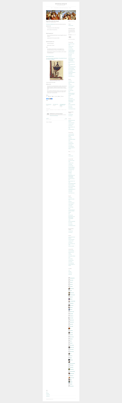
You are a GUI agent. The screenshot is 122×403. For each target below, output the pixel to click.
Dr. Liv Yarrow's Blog (70, 90)
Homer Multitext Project (71, 169)
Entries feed (69, 271)
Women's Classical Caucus (71, 76)
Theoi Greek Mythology (71, 146)
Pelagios (69, 103)
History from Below (70, 98)
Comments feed (48, 394)
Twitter (69, 24)
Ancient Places (70, 197)
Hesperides (69, 95)
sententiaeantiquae (53, 22)
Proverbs (65, 109)
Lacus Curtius (70, 254)
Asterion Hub (70, 84)
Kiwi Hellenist (70, 55)
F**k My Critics (65, 118)
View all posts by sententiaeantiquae (54, 115)
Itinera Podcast (70, 54)
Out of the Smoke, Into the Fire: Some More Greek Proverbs (63, 105)
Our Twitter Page (70, 115)
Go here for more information (50, 24)
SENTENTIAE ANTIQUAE (61, 3)
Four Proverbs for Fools (48, 104)
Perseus (69, 140)
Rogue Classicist (70, 222)
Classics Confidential (70, 87)
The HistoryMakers (70, 187)
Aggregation (47, 109)
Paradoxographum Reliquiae (71, 139)
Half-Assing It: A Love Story (48, 118)
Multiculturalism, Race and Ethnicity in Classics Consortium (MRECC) (71, 59)
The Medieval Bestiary (71, 143)
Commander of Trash (70, 46)
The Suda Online (70, 191)
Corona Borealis (70, 47)
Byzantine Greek (51, 109)
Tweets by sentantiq (70, 25)
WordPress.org (70, 274)
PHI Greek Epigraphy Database (71, 66)
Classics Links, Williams (71, 250)
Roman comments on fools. (50, 56)
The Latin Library (70, 107)
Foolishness (62, 109)
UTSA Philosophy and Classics (71, 225)
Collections (55, 109)
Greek (49, 108)
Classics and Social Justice (71, 122)
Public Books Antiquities (71, 68)
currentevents (58, 109)
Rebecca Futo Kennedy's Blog (71, 69)
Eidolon (69, 91)
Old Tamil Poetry (70, 125)
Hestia (69, 213)
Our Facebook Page (70, 114)
